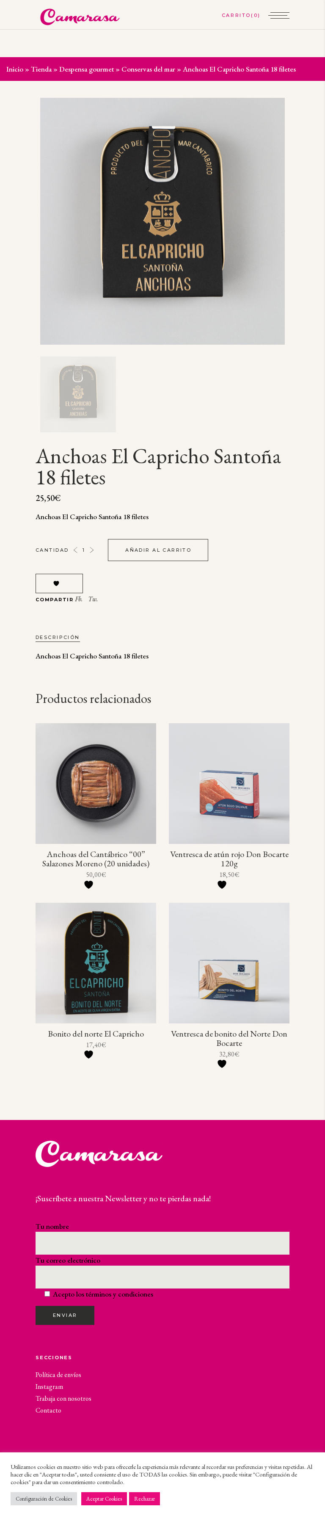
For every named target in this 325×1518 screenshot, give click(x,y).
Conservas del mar (148, 69)
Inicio (14, 69)
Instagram (49, 1386)
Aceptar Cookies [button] (104, 1498)
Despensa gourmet (86, 69)
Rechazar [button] (144, 1498)
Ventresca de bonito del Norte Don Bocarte (229, 1038)
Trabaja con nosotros (63, 1398)
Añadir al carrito (158, 550)
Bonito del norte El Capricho (96, 1033)
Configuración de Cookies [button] (44, 1498)
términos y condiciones (119, 1294)
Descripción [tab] (58, 637)
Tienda (41, 69)
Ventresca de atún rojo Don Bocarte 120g (229, 859)
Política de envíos (58, 1374)
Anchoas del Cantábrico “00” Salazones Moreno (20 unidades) (95, 859)
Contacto (48, 1410)
